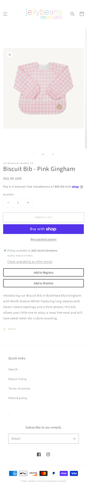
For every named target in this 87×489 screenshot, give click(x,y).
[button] (5, 14)
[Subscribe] (74, 438)
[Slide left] (34, 154)
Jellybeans (32, 481)
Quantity (8, 194)
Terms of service (19, 388)
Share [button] (12, 329)
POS (39, 481)
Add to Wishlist (43, 283)
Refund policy (17, 398)
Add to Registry (43, 272)
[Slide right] (52, 154)
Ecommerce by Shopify (56, 481)
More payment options (44, 239)
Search (13, 369)
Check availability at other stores (29, 261)
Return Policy (17, 379)
